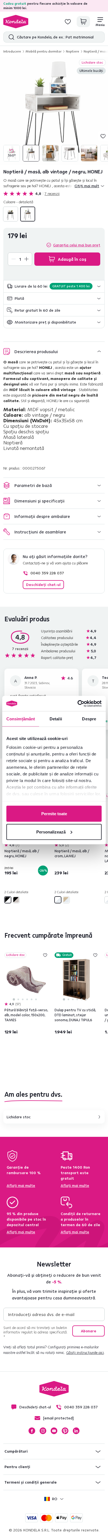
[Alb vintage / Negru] (27, 214)
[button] (54, 286)
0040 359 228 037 (47, 572)
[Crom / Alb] (58, 900)
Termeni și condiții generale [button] (30, 1482)
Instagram (43, 1430)
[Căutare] (10, 37)
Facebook (32, 1430)
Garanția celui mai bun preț (76, 245)
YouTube (54, 1430)
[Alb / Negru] (10, 214)
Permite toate (54, 813)
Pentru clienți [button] (17, 1466)
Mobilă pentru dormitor (43, 51)
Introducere (12, 51)
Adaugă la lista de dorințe (103, 136)
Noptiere (72, 51)
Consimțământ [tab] (20, 718)
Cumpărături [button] (16, 1451)
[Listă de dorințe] (68, 21)
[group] (54, 111)
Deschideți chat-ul (43, 584)
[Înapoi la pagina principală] (15, 21)
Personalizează (51, 831)
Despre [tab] (89, 718)
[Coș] (83, 21)
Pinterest (65, 1430)
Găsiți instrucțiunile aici (85, 1352)
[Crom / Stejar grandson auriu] (66, 900)
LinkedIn (76, 1430)
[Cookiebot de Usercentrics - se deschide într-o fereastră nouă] (78, 703)
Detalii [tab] (56, 718)
